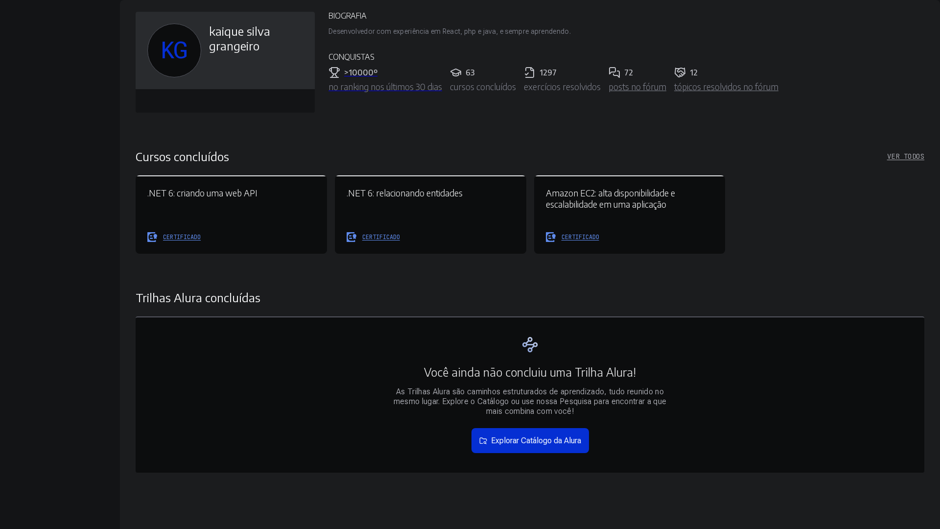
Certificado (182, 237)
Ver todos (905, 156)
